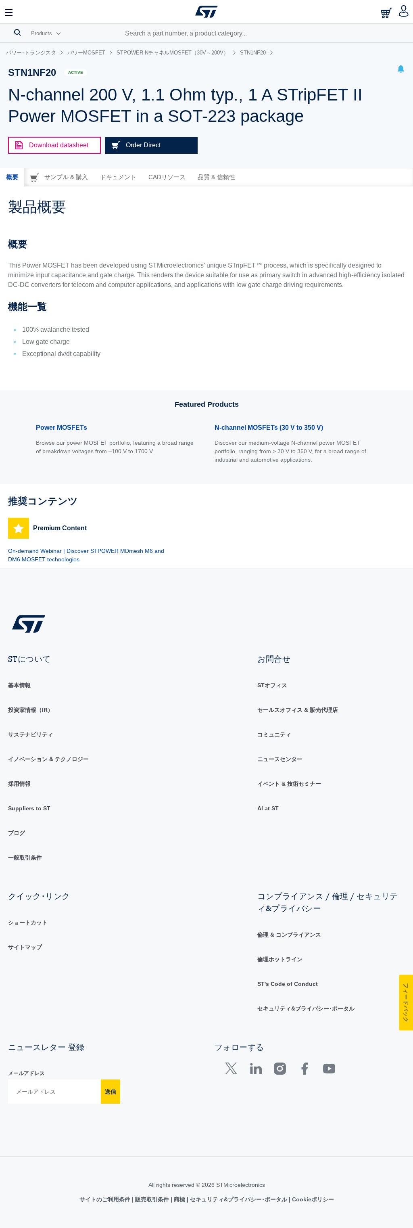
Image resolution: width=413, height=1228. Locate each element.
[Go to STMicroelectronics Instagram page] (280, 1070)
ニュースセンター (279, 759)
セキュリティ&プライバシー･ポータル (306, 1008)
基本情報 (19, 685)
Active (75, 72)
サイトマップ (25, 947)
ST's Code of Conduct (287, 984)
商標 (179, 1199)
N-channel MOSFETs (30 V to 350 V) (269, 427)
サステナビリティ (30, 734)
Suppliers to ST (29, 808)
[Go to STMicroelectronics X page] (233, 1070)
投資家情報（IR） (30, 710)
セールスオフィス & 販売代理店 (297, 710)
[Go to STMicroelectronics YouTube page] (329, 1070)
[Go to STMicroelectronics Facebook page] (304, 1070)
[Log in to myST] (404, 11)
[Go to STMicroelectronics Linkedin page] (255, 1070)
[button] (9, 12)
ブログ (16, 833)
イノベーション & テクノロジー (48, 759)
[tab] (12, 177)
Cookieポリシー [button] (312, 1199)
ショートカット (28, 922)
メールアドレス (26, 1073)
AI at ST (268, 808)
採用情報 (19, 783)
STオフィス (272, 685)
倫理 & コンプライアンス (289, 934)
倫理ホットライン (279, 959)
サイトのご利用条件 (105, 1199)
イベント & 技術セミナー (289, 783)
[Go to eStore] (387, 12)
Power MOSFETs (61, 427)
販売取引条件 (152, 1199)
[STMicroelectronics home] (206, 12)
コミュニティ (274, 734)
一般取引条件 (25, 857)
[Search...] (17, 32)
